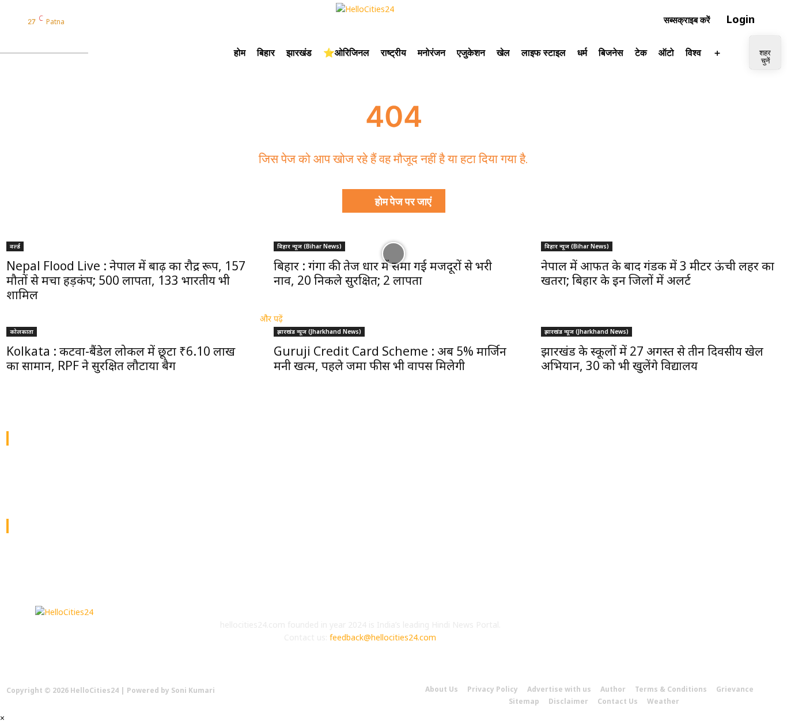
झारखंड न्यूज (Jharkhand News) (319, 331)
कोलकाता (21, 331)
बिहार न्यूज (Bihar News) (309, 246)
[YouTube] (121, 21)
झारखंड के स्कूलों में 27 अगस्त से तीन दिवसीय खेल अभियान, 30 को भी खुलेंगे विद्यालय (652, 358)
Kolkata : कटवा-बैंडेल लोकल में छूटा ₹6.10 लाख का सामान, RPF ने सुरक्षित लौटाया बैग (120, 358)
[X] (648, 634)
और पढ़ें (271, 318)
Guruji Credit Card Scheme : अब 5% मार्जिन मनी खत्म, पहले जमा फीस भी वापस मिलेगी (390, 358)
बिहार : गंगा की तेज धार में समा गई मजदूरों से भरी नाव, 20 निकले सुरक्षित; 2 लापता (383, 273)
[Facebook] (76, 21)
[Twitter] (106, 21)
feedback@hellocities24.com (383, 637)
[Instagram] (91, 21)
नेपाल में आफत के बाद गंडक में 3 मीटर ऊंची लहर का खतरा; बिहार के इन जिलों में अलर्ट (657, 273)
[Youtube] (680, 634)
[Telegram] (135, 21)
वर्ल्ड (15, 246)
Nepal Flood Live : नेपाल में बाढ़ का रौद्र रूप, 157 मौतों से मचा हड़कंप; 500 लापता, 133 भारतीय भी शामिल (125, 280)
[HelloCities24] (394, 19)
